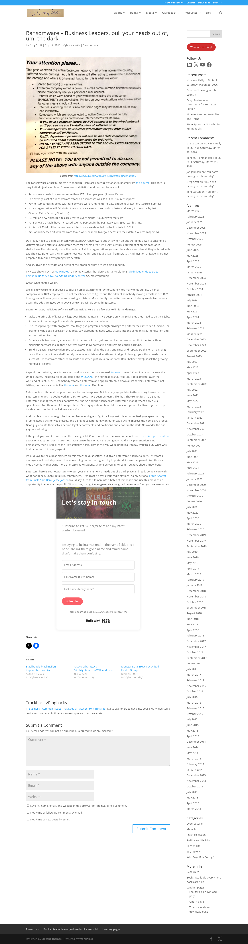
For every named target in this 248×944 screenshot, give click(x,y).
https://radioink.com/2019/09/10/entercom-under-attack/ (105, 175)
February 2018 (195, 635)
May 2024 (192, 311)
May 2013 (192, 797)
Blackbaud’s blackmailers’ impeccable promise (41, 668)
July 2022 (192, 389)
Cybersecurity (71, 45)
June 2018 (193, 619)
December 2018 (196, 591)
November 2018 (196, 596)
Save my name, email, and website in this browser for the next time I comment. (78, 805)
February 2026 (195, 216)
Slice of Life (193, 846)
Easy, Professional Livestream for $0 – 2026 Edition (201, 105)
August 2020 (194, 501)
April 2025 (193, 261)
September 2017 (197, 658)
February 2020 (195, 529)
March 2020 (194, 523)
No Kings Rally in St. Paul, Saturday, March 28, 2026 (204, 148)
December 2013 (196, 775)
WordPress (86, 939)
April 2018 (193, 630)
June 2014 (193, 747)
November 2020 (196, 490)
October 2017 (195, 652)
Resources (191, 12)
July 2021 (192, 451)
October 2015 (195, 714)
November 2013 (196, 781)
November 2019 (196, 540)
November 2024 (196, 283)
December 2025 (196, 227)
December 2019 (196, 535)
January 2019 (194, 585)
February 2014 (195, 764)
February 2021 (195, 473)
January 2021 (194, 479)
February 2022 (195, 412)
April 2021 (193, 468)
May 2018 (192, 624)
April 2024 (193, 317)
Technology (193, 851)
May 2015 (192, 730)
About (118, 12)
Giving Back (169, 12)
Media (150, 12)
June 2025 (193, 250)
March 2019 (194, 574)
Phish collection (196, 834)
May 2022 (192, 401)
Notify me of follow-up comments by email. (56, 812)
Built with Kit (98, 621)
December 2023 (196, 339)
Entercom (117, 372)
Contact (191, 3)
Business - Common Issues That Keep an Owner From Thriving (67, 708)
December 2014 (196, 741)
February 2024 (195, 328)
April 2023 (193, 373)
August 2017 (194, 663)
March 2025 (194, 267)
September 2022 (197, 384)
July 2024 (192, 300)
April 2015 (193, 736)
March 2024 (194, 322)
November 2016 (196, 686)
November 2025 (196, 233)
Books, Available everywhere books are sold (70, 929)
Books (134, 12)
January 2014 (194, 769)
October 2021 (195, 434)
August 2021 (194, 445)
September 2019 (197, 546)
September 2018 (197, 607)
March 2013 (194, 808)
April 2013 (193, 803)
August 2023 (194, 356)
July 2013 (192, 792)
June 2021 (193, 456)
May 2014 (192, 753)
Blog (208, 12)
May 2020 (192, 512)
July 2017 (192, 669)
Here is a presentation (155, 436)
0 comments (90, 45)
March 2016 (194, 702)
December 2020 (196, 484)
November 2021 (196, 429)
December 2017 (196, 641)
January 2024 (194, 333)
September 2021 (197, 440)
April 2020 (193, 518)
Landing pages (195, 887)
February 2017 (195, 680)
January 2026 (194, 222)
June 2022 (193, 395)
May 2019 (192, 563)
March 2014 (194, 758)
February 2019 (195, 579)
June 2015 (193, 725)
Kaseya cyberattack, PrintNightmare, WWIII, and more (94, 668)
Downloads (204, 3)
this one (68, 385)
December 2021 (196, 423)
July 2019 (192, 551)
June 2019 (193, 557)
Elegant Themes (52, 939)
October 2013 (195, 786)
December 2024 (196, 278)
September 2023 (197, 350)
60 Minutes (62, 271)
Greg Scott (36, 45)
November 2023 (196, 345)
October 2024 (195, 289)
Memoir (191, 829)
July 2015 (192, 719)
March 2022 (194, 406)
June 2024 (193, 306)
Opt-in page (196, 901)
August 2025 (194, 244)
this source (142, 183)
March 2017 (194, 674)
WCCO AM (87, 376)
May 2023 (192, 367)
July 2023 (192, 361)
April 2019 (193, 568)
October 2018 (195, 602)
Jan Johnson (194, 172)
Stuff (215, 3)
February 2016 (195, 708)
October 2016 (195, 691)
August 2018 (194, 613)
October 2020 (195, 495)
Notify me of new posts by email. (50, 819)
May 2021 (192, 462)
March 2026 (194, 211)
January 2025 (194, 272)
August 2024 (194, 294)
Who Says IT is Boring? (200, 857)
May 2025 (192, 255)
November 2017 (196, 646)
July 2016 (192, 697)
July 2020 (192, 507)
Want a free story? (173, 3)
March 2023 (194, 378)
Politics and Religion (199, 840)
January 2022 (194, 417)
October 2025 (195, 239)
